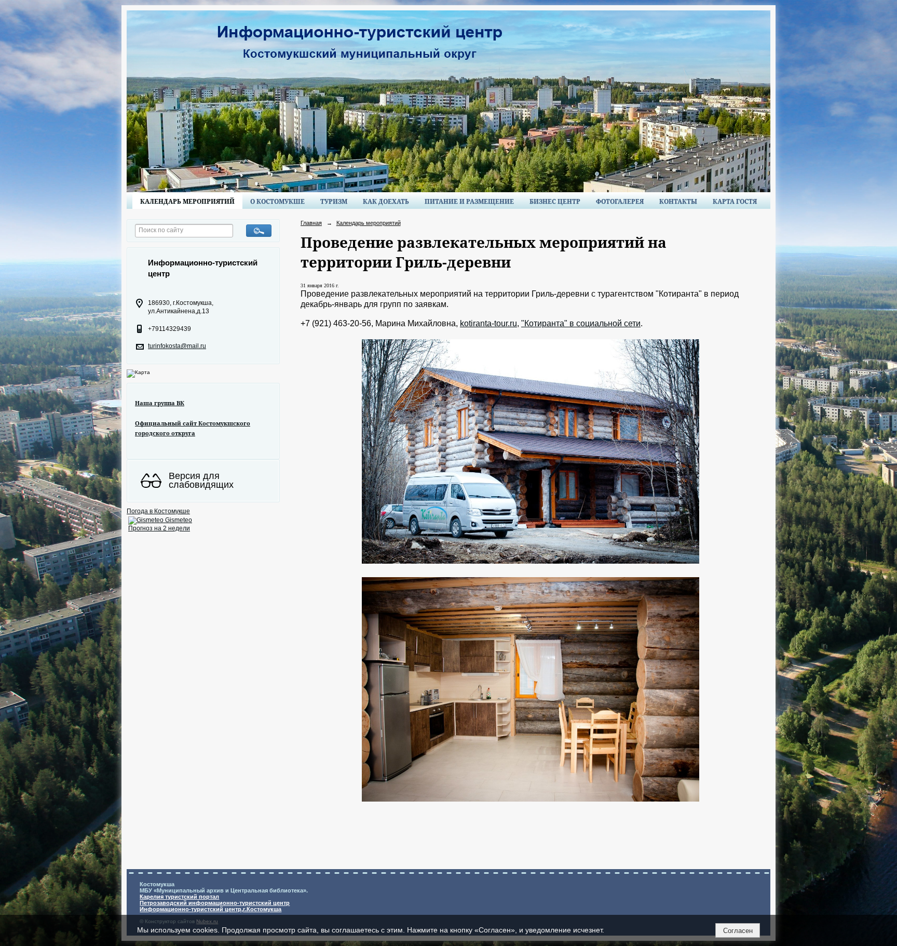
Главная (311, 223)
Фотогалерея (620, 201)
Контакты (678, 201)
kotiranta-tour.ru (488, 323)
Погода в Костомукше (158, 511)
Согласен (738, 931)
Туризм (333, 201)
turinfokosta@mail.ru (177, 346)
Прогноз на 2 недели (159, 528)
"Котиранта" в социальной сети (581, 323)
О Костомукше (277, 201)
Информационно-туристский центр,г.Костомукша (210, 909)
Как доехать (386, 201)
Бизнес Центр (554, 201)
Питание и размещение (469, 201)
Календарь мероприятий (187, 201)
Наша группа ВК (159, 403)
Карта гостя (735, 201)
